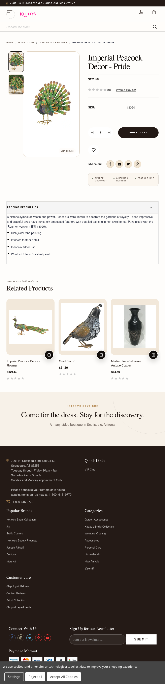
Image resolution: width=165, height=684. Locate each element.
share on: (95, 164)
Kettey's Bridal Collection (21, 519)
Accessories (92, 540)
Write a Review (126, 89)
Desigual (11, 554)
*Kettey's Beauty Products (21, 540)
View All (11, 561)
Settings (14, 677)
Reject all (35, 677)
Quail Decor (66, 361)
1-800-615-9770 (22, 502)
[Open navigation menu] (10, 14)
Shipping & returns (122, 179)
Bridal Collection (15, 600)
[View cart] (154, 14)
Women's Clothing (95, 533)
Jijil (8, 526)
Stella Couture (14, 533)
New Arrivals (92, 561)
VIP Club (90, 469)
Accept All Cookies (64, 677)
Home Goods (92, 554)
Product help (146, 178)
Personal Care (93, 547)
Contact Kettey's (16, 593)
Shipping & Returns (17, 586)
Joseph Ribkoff (15, 547)
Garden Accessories (96, 519)
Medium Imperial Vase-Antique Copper (126, 363)
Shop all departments (18, 607)
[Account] (141, 14)
